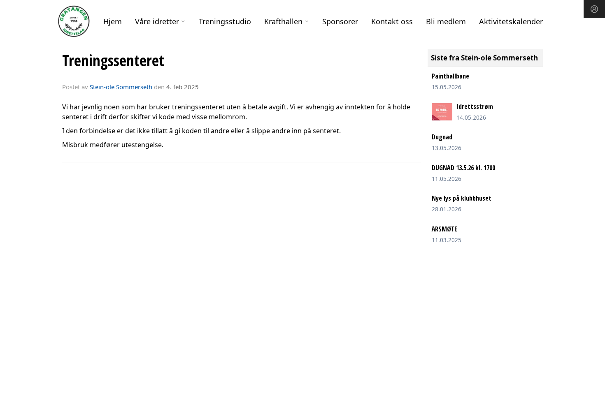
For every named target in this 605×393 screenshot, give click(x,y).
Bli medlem (446, 21)
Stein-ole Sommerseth (121, 87)
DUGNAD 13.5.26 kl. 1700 (463, 167)
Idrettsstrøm (474, 106)
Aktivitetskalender (511, 21)
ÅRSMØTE (444, 228)
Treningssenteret (113, 60)
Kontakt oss (392, 21)
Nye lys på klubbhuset (461, 198)
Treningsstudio (225, 21)
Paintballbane (450, 76)
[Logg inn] (594, 9)
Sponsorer (340, 21)
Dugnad (442, 136)
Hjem (112, 21)
